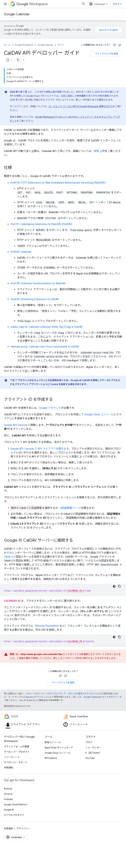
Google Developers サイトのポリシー (101, 697)
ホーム (7, 45)
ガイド (61, 45)
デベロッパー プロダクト (17, 751)
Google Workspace (24, 45)
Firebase (8, 799)
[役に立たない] (119, 44)
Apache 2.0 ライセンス (36, 697)
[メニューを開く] (5, 4)
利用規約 (8, 767)
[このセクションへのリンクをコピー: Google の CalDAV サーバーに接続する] (76, 541)
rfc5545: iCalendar (20, 251)
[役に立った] (114, 44)
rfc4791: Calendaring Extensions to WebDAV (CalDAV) (41, 224)
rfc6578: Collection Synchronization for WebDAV (38, 283)
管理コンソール (53, 742)
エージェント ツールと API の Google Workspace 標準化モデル (81, 106)
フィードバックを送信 (106, 53)
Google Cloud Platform (15, 804)
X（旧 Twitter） (93, 752)
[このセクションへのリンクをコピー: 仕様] (15, 168)
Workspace (38, 4)
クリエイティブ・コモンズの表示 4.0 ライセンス (74, 693)
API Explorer (51, 758)
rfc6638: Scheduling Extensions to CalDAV (34, 299)
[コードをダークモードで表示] (114, 586)
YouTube (90, 758)
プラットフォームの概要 (16, 746)
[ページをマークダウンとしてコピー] (18, 60)
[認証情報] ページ (71, 507)
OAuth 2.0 (9, 556)
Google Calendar (17, 14)
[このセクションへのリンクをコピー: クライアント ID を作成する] (56, 400)
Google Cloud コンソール (99, 414)
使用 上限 (99, 151)
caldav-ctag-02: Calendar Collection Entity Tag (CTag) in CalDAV (46, 326)
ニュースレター (93, 747)
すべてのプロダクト (14, 815)
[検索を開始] (84, 4)
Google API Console (15, 425)
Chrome (8, 794)
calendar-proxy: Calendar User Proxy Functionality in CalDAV (44, 346)
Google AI (9, 809)
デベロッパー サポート (15, 762)
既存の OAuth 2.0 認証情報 (26, 507)
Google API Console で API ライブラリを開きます (39, 448)
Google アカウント (50, 407)
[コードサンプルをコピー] (119, 586)
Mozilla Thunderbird (47, 625)
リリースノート (12, 757)
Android (8, 788)
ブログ (88, 742)
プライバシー (23, 828)
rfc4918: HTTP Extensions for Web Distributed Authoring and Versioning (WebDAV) (58, 182)
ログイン (117, 4)
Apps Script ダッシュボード (59, 747)
